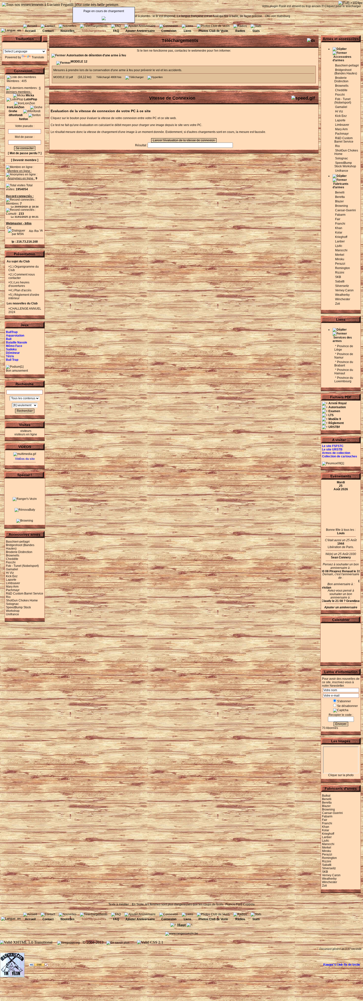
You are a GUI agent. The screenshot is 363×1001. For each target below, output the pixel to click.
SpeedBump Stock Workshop (18, 609)
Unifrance (12, 614)
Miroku (339, 259)
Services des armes (342, 339)
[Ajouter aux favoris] (31, 230)
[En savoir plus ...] (119, 942)
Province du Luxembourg (343, 379)
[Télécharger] (134, 77)
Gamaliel (12, 569)
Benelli (339, 192)
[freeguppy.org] (69, 942)
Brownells (12, 555)
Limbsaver (13, 583)
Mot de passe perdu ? (25, 153)
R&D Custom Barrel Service (24, 593)
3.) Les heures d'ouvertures (18, 284)
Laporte (11, 579)
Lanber (340, 241)
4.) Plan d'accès (20, 290)
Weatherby (342, 295)
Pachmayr (13, 590)
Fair (337, 219)
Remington (342, 268)
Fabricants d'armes (340, 185)
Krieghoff (341, 237)
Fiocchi (11, 562)
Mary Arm (12, 586)
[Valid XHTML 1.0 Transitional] (26, 942)
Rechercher (25, 411)
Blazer (339, 201)
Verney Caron (344, 290)
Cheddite (12, 559)
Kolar (338, 232)
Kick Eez (12, 576)
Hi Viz (10, 573)
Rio (8, 597)
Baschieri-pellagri (18, 541)
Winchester (342, 299)
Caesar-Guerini (345, 210)
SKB (338, 277)
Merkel (339, 254)
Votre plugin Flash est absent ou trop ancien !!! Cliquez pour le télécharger (311, 6)
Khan (338, 228)
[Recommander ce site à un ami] (36, 230)
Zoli (337, 303)
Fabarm (340, 214)
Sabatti (339, 281)
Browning (341, 206)
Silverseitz (342, 286)
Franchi (340, 223)
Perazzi (340, 263)
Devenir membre (25, 160)
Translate (38, 57)
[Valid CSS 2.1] (149, 942)
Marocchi (341, 250)
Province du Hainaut (343, 371)
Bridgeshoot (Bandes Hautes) (345, 71)
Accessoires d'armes (342, 58)
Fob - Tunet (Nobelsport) (22, 566)
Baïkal (326, 795)
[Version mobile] (41, 230)
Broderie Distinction (19, 552)
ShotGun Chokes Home (22, 600)
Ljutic (338, 246)
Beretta (340, 197)
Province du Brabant (343, 363)
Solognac (12, 604)
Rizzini (339, 272)
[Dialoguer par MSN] (17, 234)
